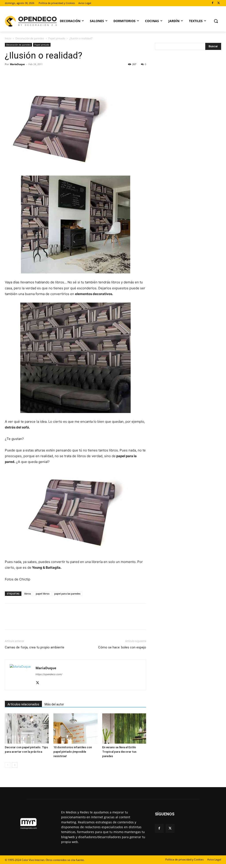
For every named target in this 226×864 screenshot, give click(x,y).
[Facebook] (212, 3)
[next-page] (14, 765)
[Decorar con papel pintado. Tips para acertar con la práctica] (27, 728)
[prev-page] (7, 765)
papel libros (42, 593)
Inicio (8, 38)
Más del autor (54, 704)
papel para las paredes (67, 593)
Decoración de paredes (29, 38)
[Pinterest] (29, 74)
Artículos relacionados (23, 704)
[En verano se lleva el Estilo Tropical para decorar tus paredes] (124, 728)
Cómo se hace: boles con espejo (122, 647)
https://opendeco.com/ (49, 674)
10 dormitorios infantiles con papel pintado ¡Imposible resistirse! (72, 752)
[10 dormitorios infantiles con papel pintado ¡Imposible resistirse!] (75, 728)
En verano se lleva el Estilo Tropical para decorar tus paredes (119, 752)
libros (27, 593)
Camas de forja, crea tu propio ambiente (34, 647)
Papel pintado (56, 38)
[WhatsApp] (39, 74)
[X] (218, 3)
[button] (216, 21)
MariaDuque (17, 64)
